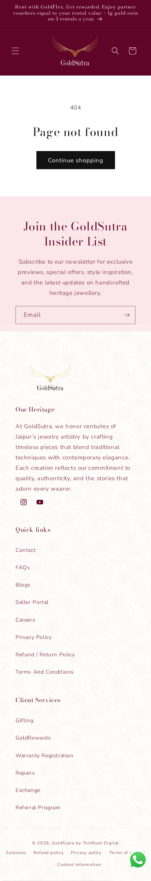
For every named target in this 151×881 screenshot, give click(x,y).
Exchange (27, 790)
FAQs (22, 567)
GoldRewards (33, 737)
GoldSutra (63, 843)
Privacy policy (86, 853)
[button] (15, 50)
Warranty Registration (44, 755)
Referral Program (38, 807)
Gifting (24, 720)
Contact (25, 550)
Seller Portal (32, 602)
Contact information (79, 865)
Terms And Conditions (44, 672)
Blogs (23, 584)
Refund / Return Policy (45, 654)
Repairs (25, 773)
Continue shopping (75, 160)
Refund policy (48, 853)
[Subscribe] (126, 315)
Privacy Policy (33, 637)
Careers (25, 620)
